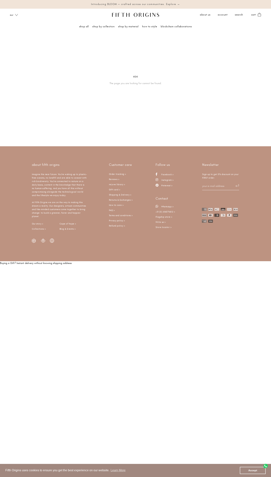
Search (239, 14)
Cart (253, 14)
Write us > (161, 222)
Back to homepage (135, 96)
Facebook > (167, 174)
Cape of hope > (68, 223)
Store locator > (163, 227)
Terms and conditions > (121, 215)
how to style (149, 26)
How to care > (116, 205)
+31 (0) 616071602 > (165, 211)
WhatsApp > (167, 206)
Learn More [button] (118, 470)
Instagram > (167, 180)
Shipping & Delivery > (120, 194)
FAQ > (112, 210)
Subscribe (235, 186)
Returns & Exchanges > (121, 200)
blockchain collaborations (176, 26)
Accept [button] (252, 470)
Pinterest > (167, 185)
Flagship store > (164, 217)
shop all (84, 26)
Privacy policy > (117, 220)
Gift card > (114, 189)
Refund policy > (117, 225)
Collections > (39, 229)
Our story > (37, 223)
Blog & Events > (68, 229)
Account (222, 14)
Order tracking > (117, 174)
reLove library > (117, 184)
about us (205, 14)
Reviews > (114, 179)
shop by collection (103, 26)
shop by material (128, 26)
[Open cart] (259, 15)
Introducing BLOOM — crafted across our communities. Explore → (135, 4)
